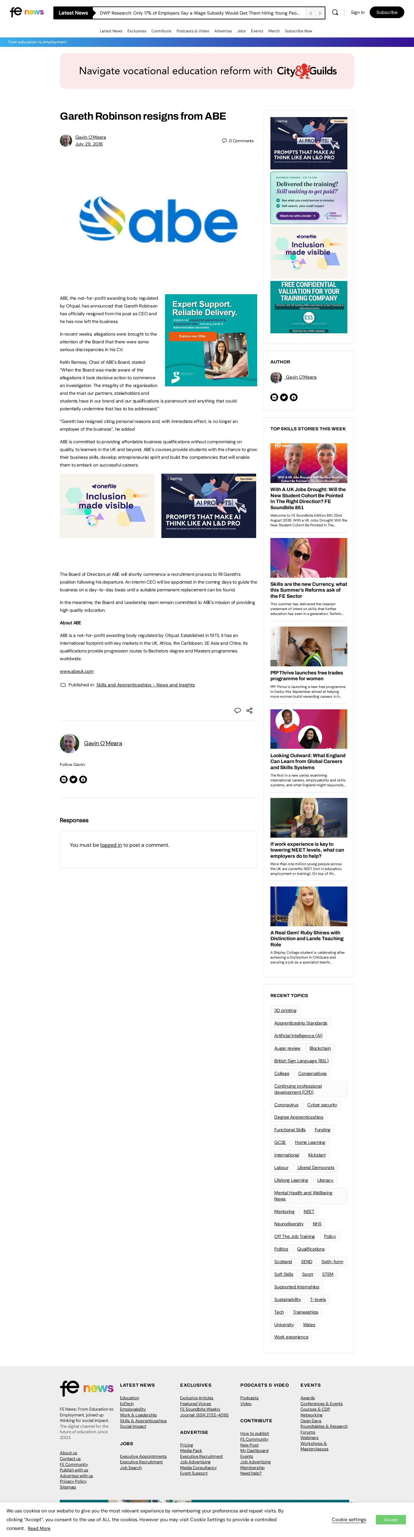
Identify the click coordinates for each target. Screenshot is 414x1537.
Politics (281, 1249)
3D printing (285, 1010)
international (286, 1155)
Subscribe (387, 12)
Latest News (111, 31)
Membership (252, 1467)
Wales (309, 1324)
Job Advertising (195, 1462)
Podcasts (249, 1398)
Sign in (358, 12)
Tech (279, 1312)
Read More (39, 1528)
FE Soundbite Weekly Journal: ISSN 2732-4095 (204, 1412)
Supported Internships (296, 1287)
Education (129, 1398)
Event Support (194, 1473)
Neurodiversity (289, 1224)
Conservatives (312, 1073)
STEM (327, 1274)
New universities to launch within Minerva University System (162, 13)
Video (246, 1403)
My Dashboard (254, 1450)
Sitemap (68, 1487)
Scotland (283, 1261)
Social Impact (133, 1426)
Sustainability (287, 1299)
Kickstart (317, 1155)
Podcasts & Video (193, 31)
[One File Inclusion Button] (107, 534)
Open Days (310, 1421)
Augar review (287, 1048)
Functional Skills (290, 1130)
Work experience (291, 1337)
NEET (309, 1211)
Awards (307, 1398)
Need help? (251, 1473)
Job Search (131, 1467)
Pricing (186, 1445)
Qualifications (311, 1249)
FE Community (74, 1464)
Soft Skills (283, 1274)
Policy (330, 1236)
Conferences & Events (321, 1403)
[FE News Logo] (27, 11)
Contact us (70, 1458)
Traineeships (305, 1312)
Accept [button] (391, 1519)
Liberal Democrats (316, 1167)
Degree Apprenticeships (298, 1117)
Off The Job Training (294, 1236)
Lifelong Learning (291, 1180)
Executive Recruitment (141, 1462)
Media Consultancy (198, 1467)
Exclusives (136, 31)
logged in (111, 845)
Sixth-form (332, 1261)
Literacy (325, 1180)
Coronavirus (286, 1105)
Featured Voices (195, 1403)
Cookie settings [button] (349, 1519)
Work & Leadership (138, 1415)
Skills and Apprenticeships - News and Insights (145, 685)
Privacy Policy (73, 1481)
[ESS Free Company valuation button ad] (308, 306)
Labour (281, 1167)
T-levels (318, 1299)
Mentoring (284, 1211)
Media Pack (191, 1450)
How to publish (254, 1433)
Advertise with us (76, 1475)
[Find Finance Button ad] (308, 197)
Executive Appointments (143, 1456)
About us (68, 1453)
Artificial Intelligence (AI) (298, 1035)
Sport (307, 1274)
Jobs (241, 31)
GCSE (280, 1142)
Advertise (223, 31)
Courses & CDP (315, 1409)
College (281, 1073)
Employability (133, 1409)
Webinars (309, 1437)
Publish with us (74, 1470)
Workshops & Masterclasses (314, 1446)
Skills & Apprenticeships (143, 1421)
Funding (323, 1130)
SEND (306, 1261)
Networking (311, 1415)
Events (257, 31)
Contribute (161, 31)
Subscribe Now (298, 31)
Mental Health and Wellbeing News (303, 1196)
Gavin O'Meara (90, 137)
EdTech (127, 1403)
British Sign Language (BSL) (301, 1061)
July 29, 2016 (89, 144)
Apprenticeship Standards (300, 1023)
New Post (249, 1445)
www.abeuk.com (76, 671)
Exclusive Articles (196, 1398)
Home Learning (310, 1142)
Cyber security (322, 1105)
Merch (274, 31)
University (284, 1324)
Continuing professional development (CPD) (297, 1089)
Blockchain (320, 1048)
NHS (317, 1224)
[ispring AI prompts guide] (208, 534)
